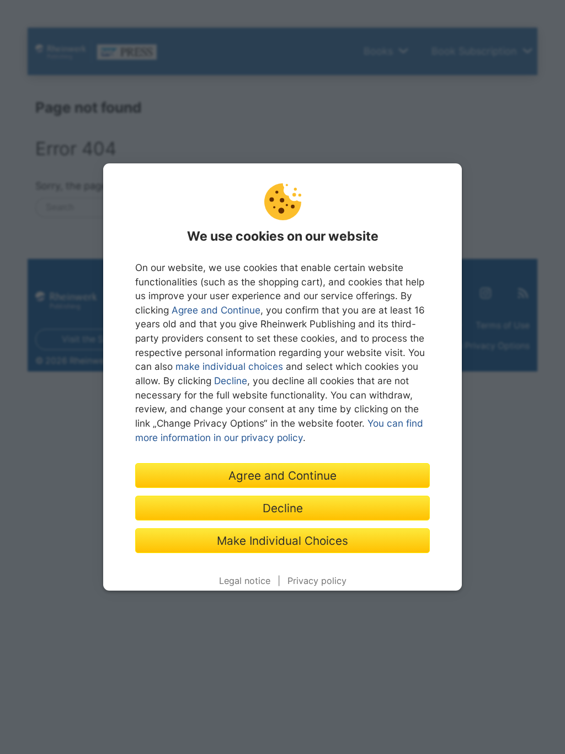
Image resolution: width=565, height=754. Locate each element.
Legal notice (244, 580)
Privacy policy (317, 580)
